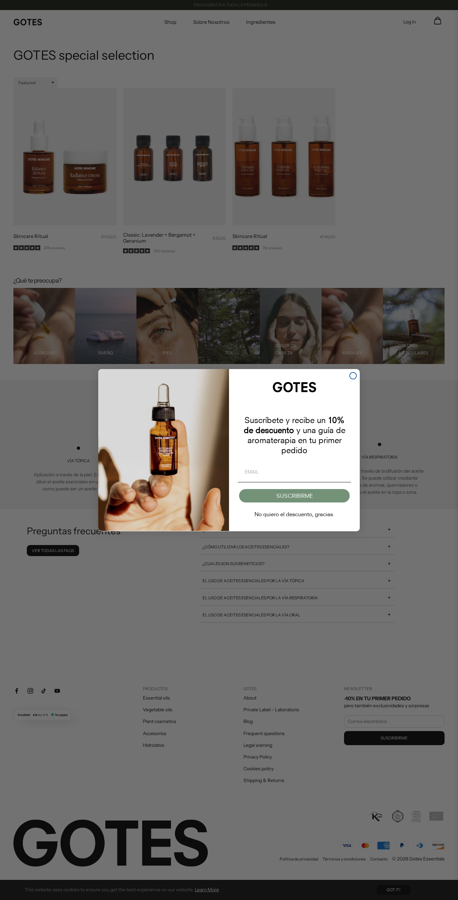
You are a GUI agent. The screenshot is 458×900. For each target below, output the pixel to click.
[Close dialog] (353, 375)
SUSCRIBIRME (294, 495)
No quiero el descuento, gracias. (294, 514)
